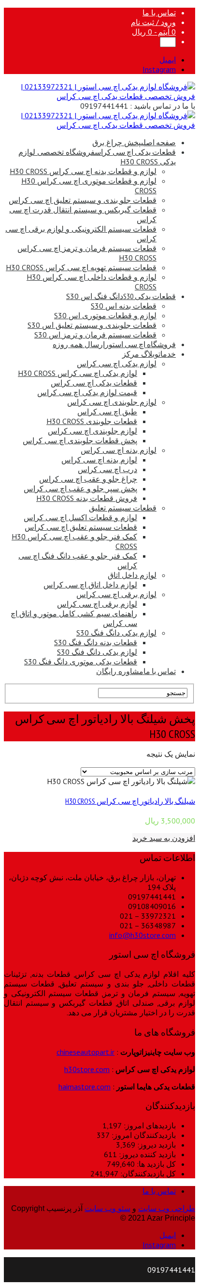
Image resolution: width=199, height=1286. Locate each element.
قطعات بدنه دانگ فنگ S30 (95, 642)
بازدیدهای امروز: (149, 1125)
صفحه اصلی (134, 142)
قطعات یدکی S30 (121, 296)
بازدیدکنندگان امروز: (143, 1135)
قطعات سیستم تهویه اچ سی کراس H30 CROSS (81, 267)
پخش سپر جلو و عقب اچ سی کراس (80, 488)
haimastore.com (84, 1086)
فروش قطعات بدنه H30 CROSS (86, 498)
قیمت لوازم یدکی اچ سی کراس (87, 392)
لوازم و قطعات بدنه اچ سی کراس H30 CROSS (83, 171)
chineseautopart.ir (85, 1052)
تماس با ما (159, 12)
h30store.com (87, 1069)
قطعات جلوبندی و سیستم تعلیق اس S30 (92, 325)
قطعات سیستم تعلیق (122, 507)
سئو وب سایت (107, 1208)
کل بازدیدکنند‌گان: (147, 1173)
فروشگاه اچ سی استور (114, 344)
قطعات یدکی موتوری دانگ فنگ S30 (80, 661)
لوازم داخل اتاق (132, 575)
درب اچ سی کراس (107, 469)
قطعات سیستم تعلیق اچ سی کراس (81, 527)
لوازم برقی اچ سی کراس (116, 594)
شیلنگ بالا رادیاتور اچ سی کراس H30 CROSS (130, 801)
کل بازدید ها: (155, 1164)
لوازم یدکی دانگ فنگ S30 (116, 632)
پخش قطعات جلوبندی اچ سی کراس (80, 440)
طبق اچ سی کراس (107, 411)
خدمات (149, 354)
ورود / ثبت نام (153, 22)
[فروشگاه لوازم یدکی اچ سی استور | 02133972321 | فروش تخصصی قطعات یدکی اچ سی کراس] (99, 96)
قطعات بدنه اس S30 (123, 306)
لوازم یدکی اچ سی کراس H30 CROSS (77, 373)
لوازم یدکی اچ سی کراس (116, 363)
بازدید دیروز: (155, 1144)
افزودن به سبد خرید (163, 838)
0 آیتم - (154, 32)
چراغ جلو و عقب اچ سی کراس (88, 479)
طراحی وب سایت (166, 1208)
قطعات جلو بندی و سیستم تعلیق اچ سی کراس (82, 200)
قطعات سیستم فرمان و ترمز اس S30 (95, 334)
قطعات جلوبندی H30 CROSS (91, 421)
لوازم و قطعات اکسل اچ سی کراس (80, 517)
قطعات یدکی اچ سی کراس (94, 382)
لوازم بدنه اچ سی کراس (118, 450)
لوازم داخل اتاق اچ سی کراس (90, 584)
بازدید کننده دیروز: (146, 1154)
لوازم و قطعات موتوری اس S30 (105, 315)
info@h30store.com (142, 935)
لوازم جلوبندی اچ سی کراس (111, 402)
